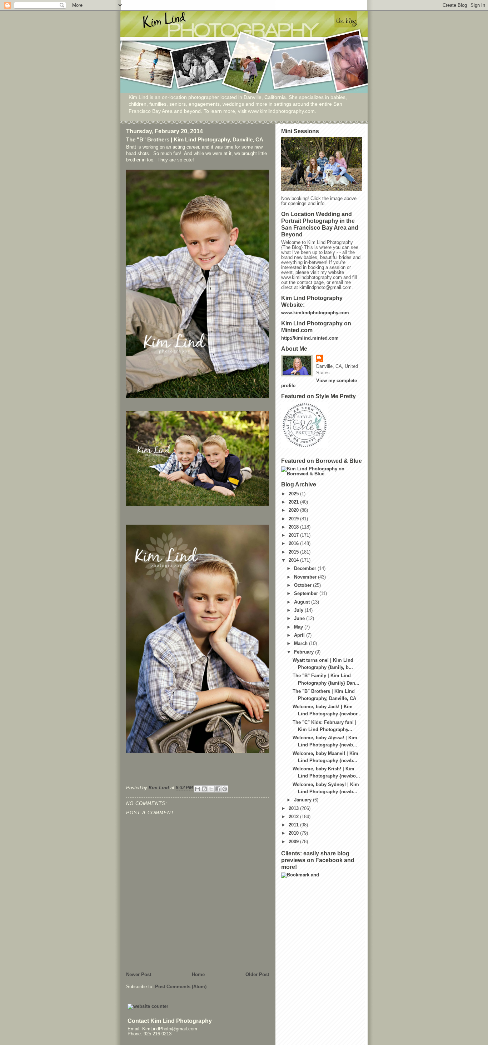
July (299, 610)
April (300, 635)
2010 (294, 833)
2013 (294, 808)
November (306, 577)
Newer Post (138, 974)
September (306, 593)
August (302, 602)
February (304, 652)
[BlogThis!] (204, 788)
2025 (294, 493)
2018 (294, 527)
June (300, 618)
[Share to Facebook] (217, 788)
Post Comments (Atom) (180, 986)
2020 (294, 510)
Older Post (257, 974)
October (303, 585)
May (299, 627)
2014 (294, 560)
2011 (294, 825)
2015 (294, 552)
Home (198, 974)
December (306, 568)
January (303, 800)
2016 (294, 543)
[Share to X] (211, 788)
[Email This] (197, 788)
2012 (294, 816)
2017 (294, 535)
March (301, 643)
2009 (294, 841)
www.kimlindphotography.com (315, 312)
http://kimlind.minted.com (310, 338)
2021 (294, 502)
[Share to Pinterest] (224, 788)
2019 (294, 518)
